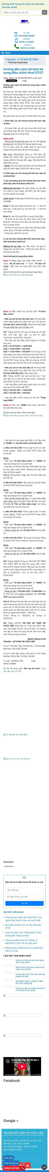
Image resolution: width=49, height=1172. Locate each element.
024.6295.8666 (26, 35)
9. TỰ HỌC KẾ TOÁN (28, 59)
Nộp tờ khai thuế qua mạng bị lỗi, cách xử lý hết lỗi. (30, 968)
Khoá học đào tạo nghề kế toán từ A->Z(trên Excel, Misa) (30, 989)
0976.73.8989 (26, 42)
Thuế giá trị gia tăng (17, 62)
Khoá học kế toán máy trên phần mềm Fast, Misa (30, 961)
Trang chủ (10, 59)
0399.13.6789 (27, 48)
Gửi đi (24, 903)
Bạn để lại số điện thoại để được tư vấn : (24, 883)
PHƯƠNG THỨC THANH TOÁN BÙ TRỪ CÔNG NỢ (29, 982)
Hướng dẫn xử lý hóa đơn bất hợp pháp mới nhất (30, 975)
